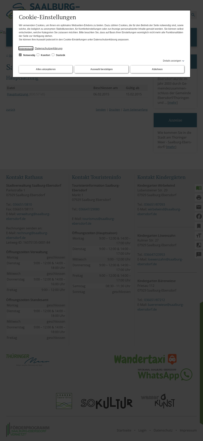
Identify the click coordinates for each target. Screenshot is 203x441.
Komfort (45, 55)
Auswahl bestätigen (101, 69)
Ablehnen (157, 69)
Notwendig (29, 55)
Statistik (60, 55)
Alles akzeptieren (46, 69)
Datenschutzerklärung (48, 48)
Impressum (26, 48)
